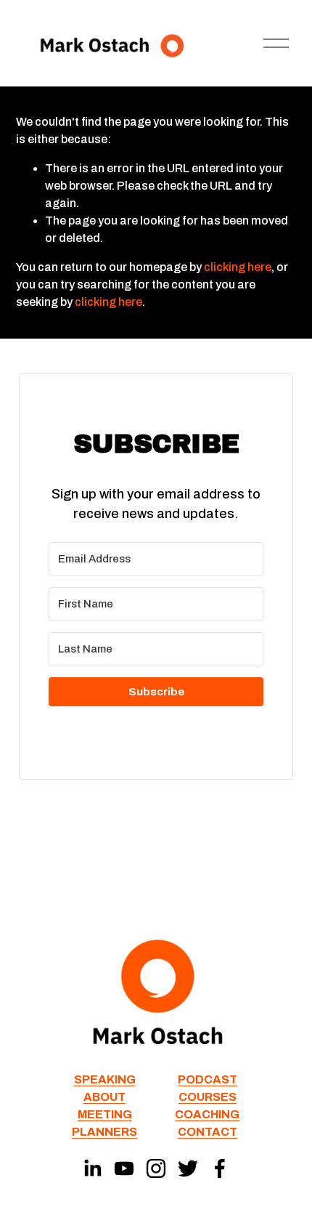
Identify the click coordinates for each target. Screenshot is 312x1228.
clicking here (237, 267)
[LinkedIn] (92, 1168)
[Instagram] (156, 1168)
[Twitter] (188, 1168)
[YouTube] (124, 1168)
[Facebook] (220, 1168)
